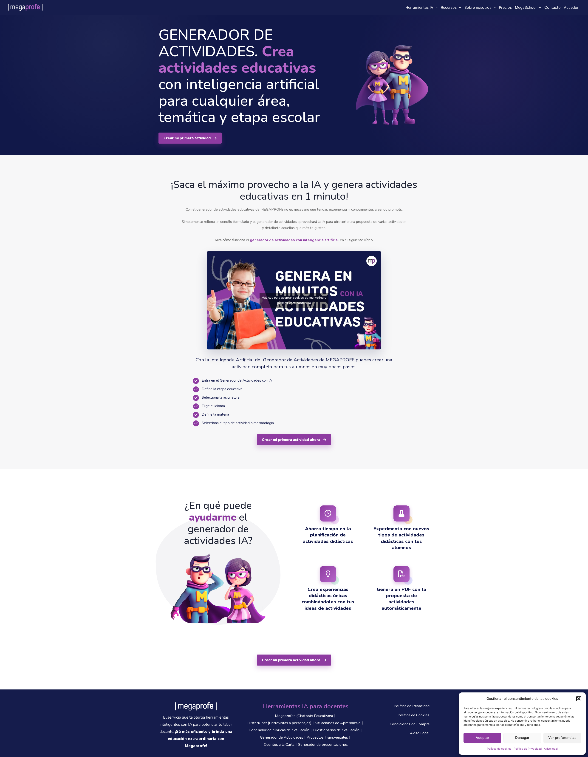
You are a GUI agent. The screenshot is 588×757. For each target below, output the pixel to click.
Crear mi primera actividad (187, 138)
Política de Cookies (414, 715)
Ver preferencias (562, 737)
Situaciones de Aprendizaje (338, 723)
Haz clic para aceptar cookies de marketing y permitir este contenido (294, 300)
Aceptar (482, 737)
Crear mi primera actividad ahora (291, 439)
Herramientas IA (419, 7)
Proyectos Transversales (327, 737)
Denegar (522, 737)
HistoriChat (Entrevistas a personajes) (279, 723)
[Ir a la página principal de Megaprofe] (196, 706)
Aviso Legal (420, 733)
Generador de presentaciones (323, 744)
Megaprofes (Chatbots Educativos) (304, 715)
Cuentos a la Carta (279, 744)
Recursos (449, 7)
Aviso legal (551, 748)
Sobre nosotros (477, 7)
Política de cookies (499, 748)
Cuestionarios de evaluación (336, 730)
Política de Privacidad (528, 748)
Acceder (571, 7)
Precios (505, 7)
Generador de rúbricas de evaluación (279, 730)
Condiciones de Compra (410, 724)
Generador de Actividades (281, 737)
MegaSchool (526, 7)
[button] (579, 698)
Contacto (552, 7)
